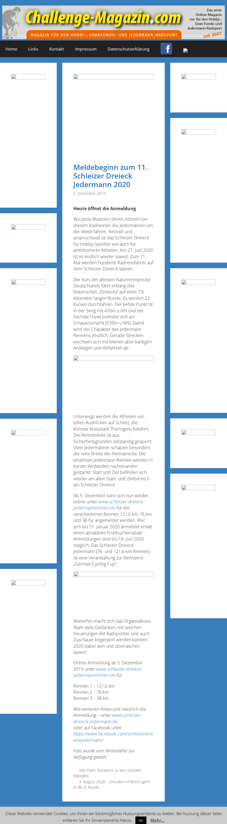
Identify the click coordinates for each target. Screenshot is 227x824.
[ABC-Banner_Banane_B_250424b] (28, 433)
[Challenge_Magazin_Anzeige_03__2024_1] (198, 283)
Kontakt (56, 49)
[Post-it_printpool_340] (28, 228)
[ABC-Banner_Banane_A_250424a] (198, 488)
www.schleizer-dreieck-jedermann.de (107, 718)
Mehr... (157, 820)
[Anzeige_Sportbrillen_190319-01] (28, 283)
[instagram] (185, 51)
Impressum (86, 49)
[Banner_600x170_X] (198, 133)
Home (11, 49)
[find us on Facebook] (166, 52)
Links (33, 49)
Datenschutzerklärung (128, 49)
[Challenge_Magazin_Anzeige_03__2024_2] (28, 77)
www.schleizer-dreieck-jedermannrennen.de (109, 505)
